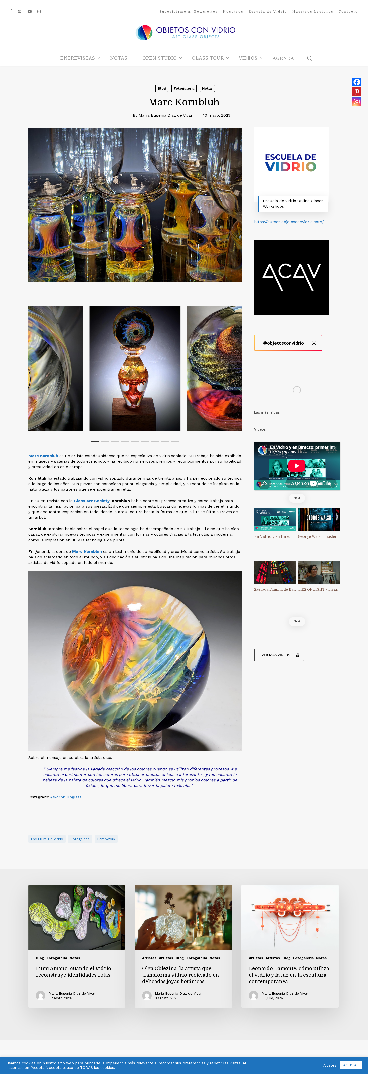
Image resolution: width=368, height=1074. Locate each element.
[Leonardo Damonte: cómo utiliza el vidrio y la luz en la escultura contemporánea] (289, 946)
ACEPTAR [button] (351, 1065)
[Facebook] (356, 82)
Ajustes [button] (329, 1065)
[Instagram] (356, 101)
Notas (207, 88)
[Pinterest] (356, 91)
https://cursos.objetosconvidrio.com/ (289, 221)
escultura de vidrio (47, 839)
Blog (162, 88)
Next (297, 498)
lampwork (106, 839)
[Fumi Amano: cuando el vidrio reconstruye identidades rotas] (76, 946)
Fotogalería (184, 88)
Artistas (149, 958)
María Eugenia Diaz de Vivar (166, 115)
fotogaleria (80, 839)
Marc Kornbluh (87, 551)
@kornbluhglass (66, 797)
